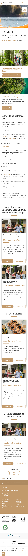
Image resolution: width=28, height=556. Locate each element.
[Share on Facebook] (9, 473)
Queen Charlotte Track (9, 40)
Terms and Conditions (19, 502)
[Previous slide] (3, 225)
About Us (4, 503)
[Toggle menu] (25, 2)
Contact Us (18, 504)
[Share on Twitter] (14, 473)
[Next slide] (24, 225)
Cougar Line (12, 138)
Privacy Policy (19, 499)
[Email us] (22, 2)
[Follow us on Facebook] (3, 494)
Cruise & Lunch (7, 174)
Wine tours (6, 146)
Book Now (8, 261)
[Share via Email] (18, 473)
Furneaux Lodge (7, 136)
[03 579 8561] (18, 2)
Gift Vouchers (5, 499)
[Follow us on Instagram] (6, 494)
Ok (3, 554)
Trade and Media (20, 506)
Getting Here (5, 501)
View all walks (6, 108)
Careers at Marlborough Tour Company (7, 506)
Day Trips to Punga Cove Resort (11, 75)
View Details (19, 261)
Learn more (21, 550)
